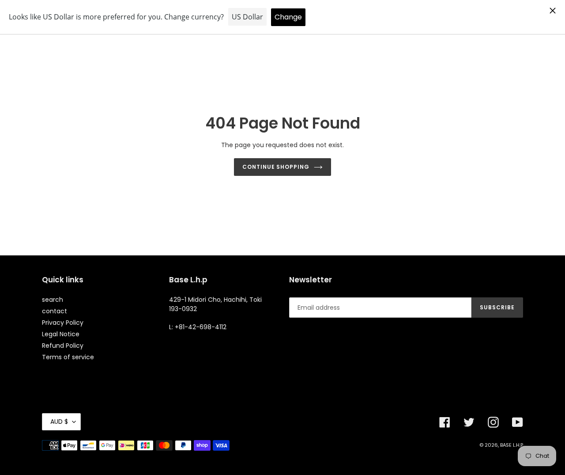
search (52, 299)
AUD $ (59, 421)
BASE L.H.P (511, 444)
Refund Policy (62, 345)
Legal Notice (60, 334)
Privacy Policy (62, 322)
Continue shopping (275, 167)
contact (54, 311)
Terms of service (68, 357)
